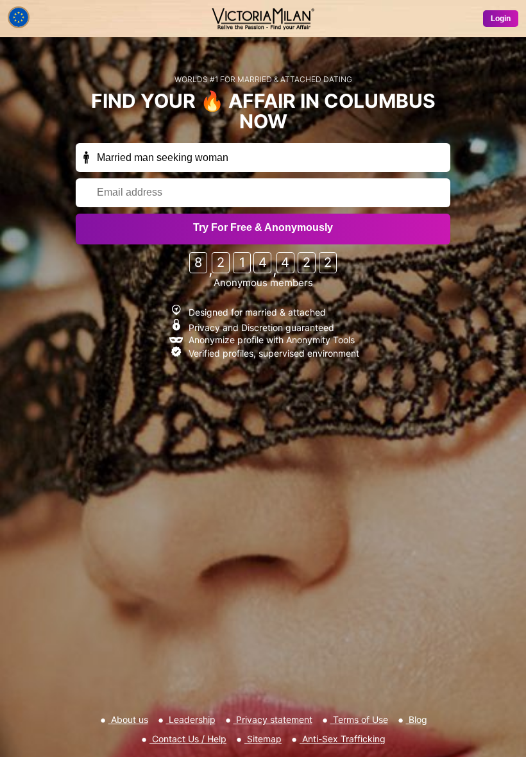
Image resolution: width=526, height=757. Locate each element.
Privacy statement (272, 719)
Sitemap (263, 738)
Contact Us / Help (187, 738)
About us (128, 719)
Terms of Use (359, 719)
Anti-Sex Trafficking (343, 738)
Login (501, 18)
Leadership (191, 719)
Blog (416, 719)
